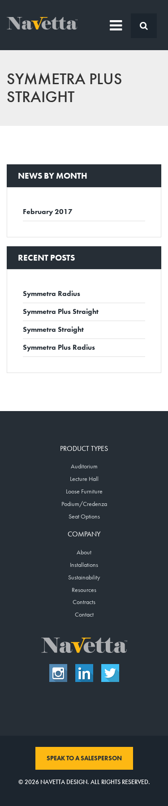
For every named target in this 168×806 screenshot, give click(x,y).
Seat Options (84, 516)
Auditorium (84, 466)
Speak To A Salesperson (84, 758)
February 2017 (48, 211)
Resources (84, 590)
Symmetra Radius (51, 293)
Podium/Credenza (84, 504)
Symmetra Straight (53, 329)
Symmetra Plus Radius (59, 347)
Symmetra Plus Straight (61, 311)
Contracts (84, 602)
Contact (84, 614)
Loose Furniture (84, 491)
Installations (84, 565)
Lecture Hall (84, 479)
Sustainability (84, 577)
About (84, 552)
